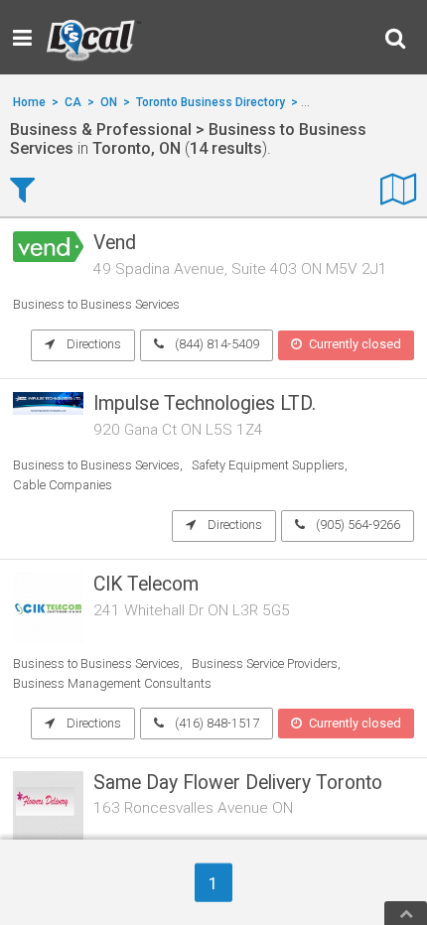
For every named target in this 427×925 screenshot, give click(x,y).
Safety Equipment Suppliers (268, 465)
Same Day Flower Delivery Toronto (237, 782)
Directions (92, 343)
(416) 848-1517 (215, 723)
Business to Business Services (96, 304)
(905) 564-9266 (356, 524)
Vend (114, 242)
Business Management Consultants (112, 683)
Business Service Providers (265, 663)
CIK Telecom (146, 584)
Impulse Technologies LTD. (204, 403)
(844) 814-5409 (215, 343)
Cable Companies (62, 484)
